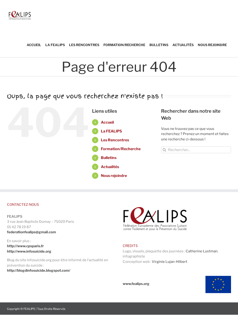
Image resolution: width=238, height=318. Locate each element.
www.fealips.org (136, 284)
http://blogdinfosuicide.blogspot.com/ (38, 270)
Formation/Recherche (121, 149)
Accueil (107, 122)
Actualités (110, 167)
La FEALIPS (111, 131)
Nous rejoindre (114, 175)
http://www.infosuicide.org (29, 251)
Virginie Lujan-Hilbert (169, 262)
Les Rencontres (115, 140)
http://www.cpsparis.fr (25, 246)
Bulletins (108, 158)
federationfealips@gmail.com (31, 232)
